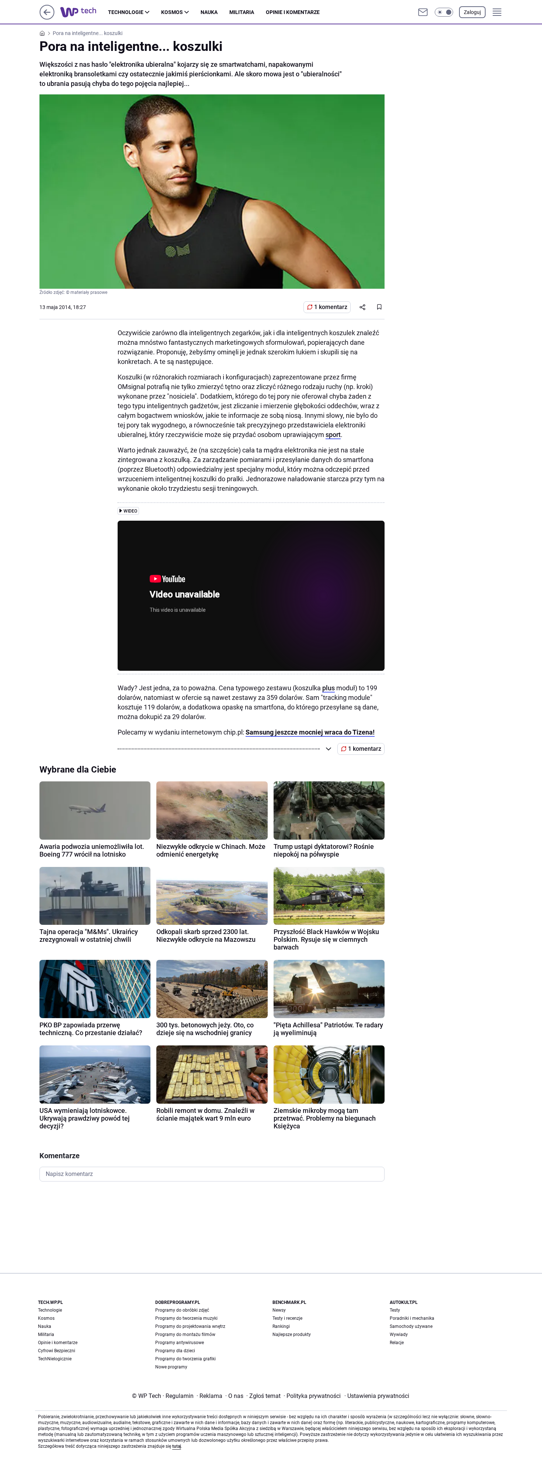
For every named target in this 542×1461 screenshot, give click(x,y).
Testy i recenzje (287, 1318)
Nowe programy (171, 1367)
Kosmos (172, 12)
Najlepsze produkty (291, 1334)
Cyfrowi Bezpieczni (56, 1350)
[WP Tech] (84, 12)
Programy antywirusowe (179, 1342)
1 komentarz (330, 306)
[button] (444, 12)
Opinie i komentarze (293, 12)
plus (328, 688)
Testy (395, 1310)
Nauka (209, 12)
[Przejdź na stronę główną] (47, 17)
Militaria (241, 12)
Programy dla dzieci (175, 1350)
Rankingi (281, 1326)
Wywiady (399, 1334)
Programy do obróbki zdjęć (182, 1310)
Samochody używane (411, 1326)
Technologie (125, 12)
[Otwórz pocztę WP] (423, 12)
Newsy (279, 1310)
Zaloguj (472, 12)
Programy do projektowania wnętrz (190, 1326)
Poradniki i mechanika (412, 1318)
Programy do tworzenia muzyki (186, 1318)
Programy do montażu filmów (185, 1334)
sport (333, 434)
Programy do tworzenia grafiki (185, 1358)
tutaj (176, 1446)
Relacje (397, 1342)
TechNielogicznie (55, 1358)
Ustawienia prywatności (376, 1395)
